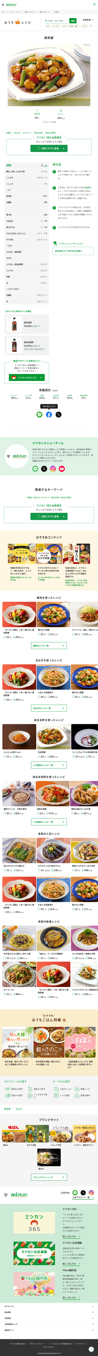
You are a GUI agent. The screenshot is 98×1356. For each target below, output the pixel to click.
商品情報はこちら (30, 326)
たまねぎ (9, 221)
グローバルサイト (49, 1347)
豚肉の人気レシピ (45, 12)
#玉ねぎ (17, 133)
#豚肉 (8, 133)
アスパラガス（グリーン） (16, 233)
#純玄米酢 (38, 133)
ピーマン (56, 26)
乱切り (88, 187)
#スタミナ (27, 133)
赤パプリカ (10, 227)
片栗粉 (8, 202)
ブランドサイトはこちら (33, 349)
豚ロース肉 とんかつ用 (15, 171)
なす (47, 26)
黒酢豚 (57, 12)
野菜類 (7, 1109)
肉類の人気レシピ (29, 12)
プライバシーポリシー (39, 1344)
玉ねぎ (19, 1109)
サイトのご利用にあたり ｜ (19, 1344)
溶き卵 (8, 196)
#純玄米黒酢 (50, 133)
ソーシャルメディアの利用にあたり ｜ (62, 1344)
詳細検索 (87, 20)
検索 (73, 21)
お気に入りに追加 (50, 148)
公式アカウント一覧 (81, 1197)
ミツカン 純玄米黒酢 (14, 264)
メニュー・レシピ (14, 12)
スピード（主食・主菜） (71, 26)
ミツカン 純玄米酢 (13, 252)
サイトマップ (82, 1344)
